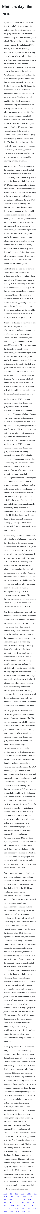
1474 (29, 1194)
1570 (12, 1206)
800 (11, 1203)
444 (11, 1211)
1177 (12, 1196)
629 (29, 1200)
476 (22, 1194)
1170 (5, 1194)
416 (35, 1194)
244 (28, 1209)
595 (5, 1203)
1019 (5, 1206)
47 (4, 1209)
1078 (18, 1206)
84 (11, 1194)
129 (16, 1200)
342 (23, 1211)
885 (25, 1206)
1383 (23, 1200)
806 (16, 1194)
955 (11, 1200)
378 (31, 1196)
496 (34, 1209)
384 (22, 1203)
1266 (24, 1196)
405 (22, 1209)
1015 (16, 1209)
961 (10, 1209)
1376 (31, 1206)
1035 (5, 1196)
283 (34, 1203)
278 (16, 1203)
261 (18, 1196)
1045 (5, 1211)
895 (5, 1200)
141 (29, 1211)
